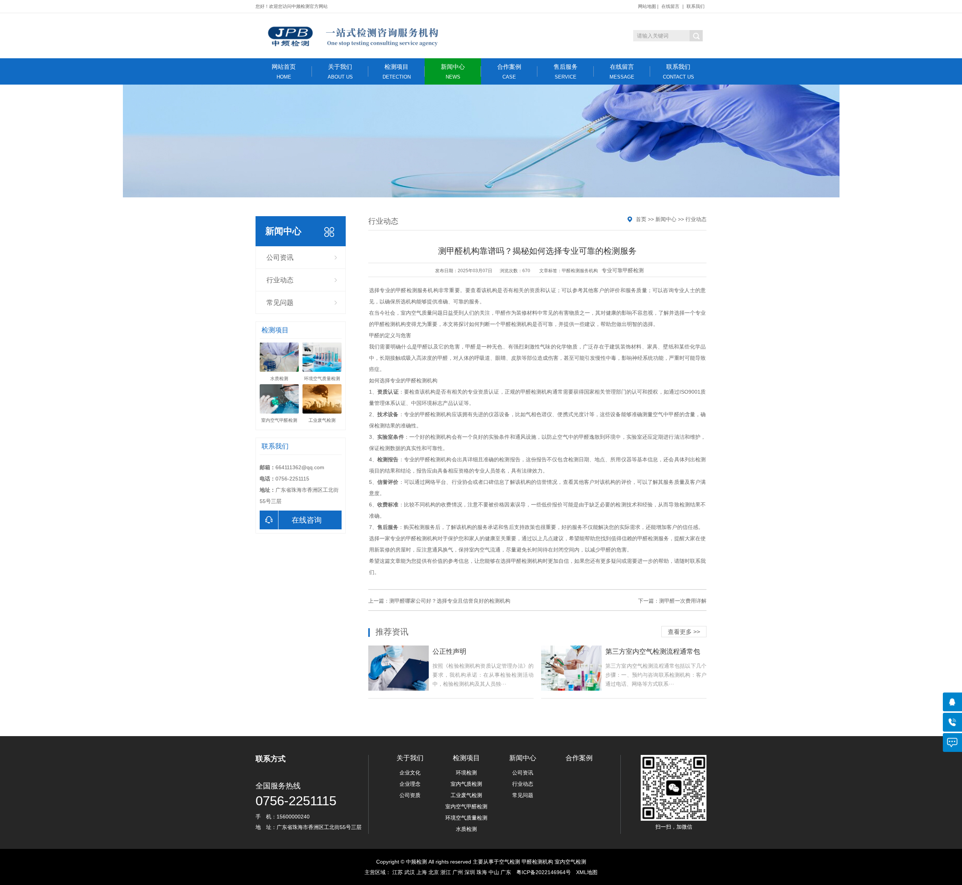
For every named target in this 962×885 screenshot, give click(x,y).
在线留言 (670, 6)
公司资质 (409, 795)
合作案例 (509, 72)
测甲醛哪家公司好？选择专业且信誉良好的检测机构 (449, 601)
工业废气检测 (466, 795)
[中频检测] (352, 36)
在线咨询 (307, 520)
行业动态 (279, 280)
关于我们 (340, 72)
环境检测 (466, 772)
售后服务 (566, 72)
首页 (641, 219)
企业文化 (409, 772)
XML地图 (586, 872)
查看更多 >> (684, 632)
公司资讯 (279, 257)
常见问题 (279, 302)
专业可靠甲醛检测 (623, 270)
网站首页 (284, 72)
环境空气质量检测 (466, 817)
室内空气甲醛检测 (466, 806)
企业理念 (409, 783)
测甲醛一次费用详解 (682, 601)
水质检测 (466, 829)
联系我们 (696, 6)
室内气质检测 (466, 783)
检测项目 (397, 72)
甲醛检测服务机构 (580, 270)
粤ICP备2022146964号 (543, 872)
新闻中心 (453, 72)
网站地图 (647, 6)
